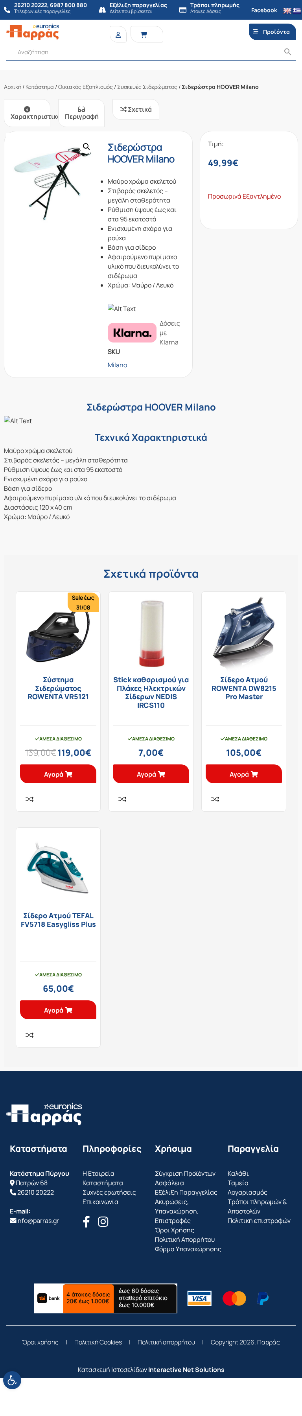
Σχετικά (139, 109)
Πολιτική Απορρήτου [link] (185, 1239)
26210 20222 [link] (35, 1192)
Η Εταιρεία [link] (98, 1173)
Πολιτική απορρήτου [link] (166, 1342)
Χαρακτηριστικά (30, 116)
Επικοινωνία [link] (100, 1201)
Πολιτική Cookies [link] (98, 1342)
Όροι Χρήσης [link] (174, 1230)
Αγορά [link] (53, 774)
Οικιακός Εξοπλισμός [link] (85, 86)
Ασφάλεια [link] (169, 1182)
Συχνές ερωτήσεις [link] (109, 1192)
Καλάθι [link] (238, 1173)
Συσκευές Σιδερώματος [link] (147, 86)
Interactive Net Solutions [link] (186, 1369)
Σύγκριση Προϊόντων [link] (185, 1173)
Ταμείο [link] (238, 1182)
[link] (12, 1380)
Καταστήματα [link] (103, 1182)
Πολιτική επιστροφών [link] (259, 1220)
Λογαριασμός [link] (247, 1192)
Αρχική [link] (12, 86)
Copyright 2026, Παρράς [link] (245, 1342)
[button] (86, 147)
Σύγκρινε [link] (29, 799)
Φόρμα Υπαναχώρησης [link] (188, 1249)
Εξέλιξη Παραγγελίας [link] (186, 1192)
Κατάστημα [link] (40, 86)
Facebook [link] (264, 10)
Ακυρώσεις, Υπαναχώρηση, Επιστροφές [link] (177, 1211)
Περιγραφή (82, 116)
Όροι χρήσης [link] (40, 1342)
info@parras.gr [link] (37, 1220)
